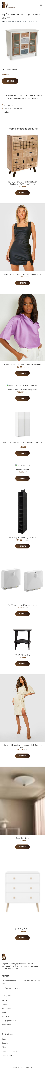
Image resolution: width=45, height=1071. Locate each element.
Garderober (16, 70)
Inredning (5, 1017)
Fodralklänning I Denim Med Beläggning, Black (22, 274)
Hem (3, 21)
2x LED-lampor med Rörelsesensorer (22, 605)
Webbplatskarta (8, 1055)
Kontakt (5, 1043)
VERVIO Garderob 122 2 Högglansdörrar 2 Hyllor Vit (22, 443)
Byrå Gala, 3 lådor (22, 929)
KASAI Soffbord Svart (22, 655)
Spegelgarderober (9, 1021)
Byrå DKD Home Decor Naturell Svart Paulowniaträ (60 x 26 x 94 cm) (22, 183)
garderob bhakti (22, 470)
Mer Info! (10, 81)
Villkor (4, 1047)
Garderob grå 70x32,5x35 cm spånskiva (22, 390)
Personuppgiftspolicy (10, 1051)
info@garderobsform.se (11, 988)
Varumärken (6, 1025)
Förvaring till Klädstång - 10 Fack (22, 537)
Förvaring (5, 1004)
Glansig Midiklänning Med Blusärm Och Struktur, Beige (23, 746)
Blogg (4, 1039)
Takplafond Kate (22, 838)
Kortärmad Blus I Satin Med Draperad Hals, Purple (22, 365)
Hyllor (4, 1013)
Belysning (5, 1000)
